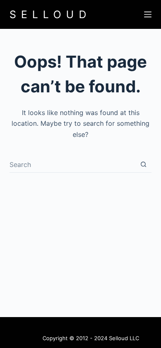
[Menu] (148, 14)
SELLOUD (50, 14)
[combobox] (72, 164)
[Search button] (143, 164)
